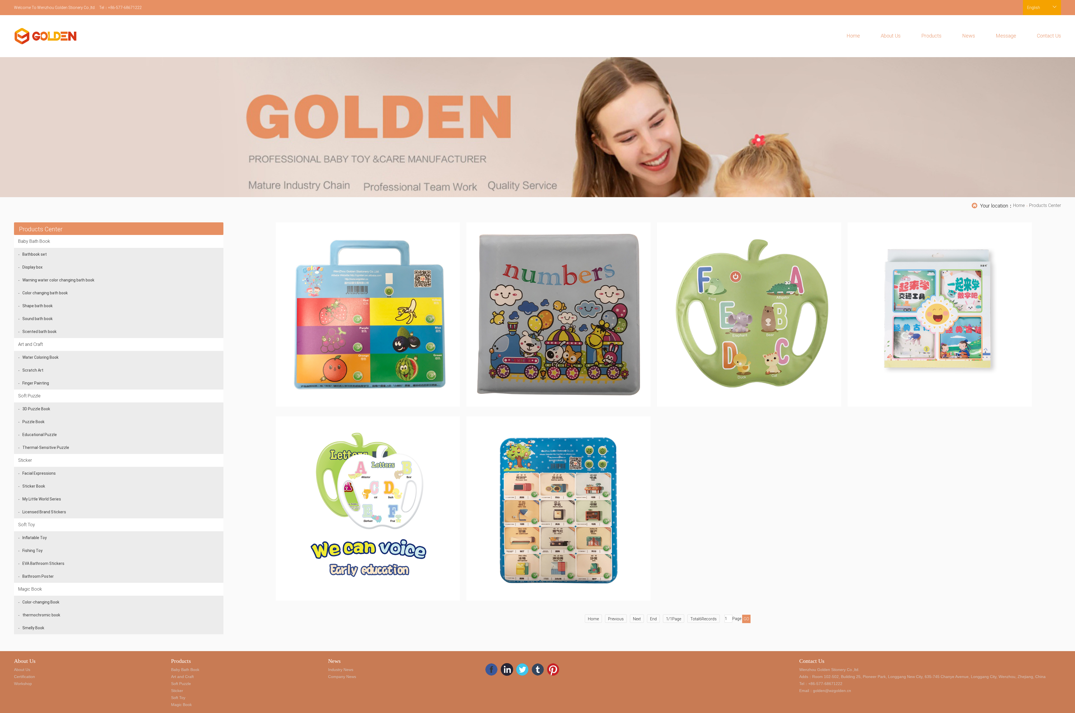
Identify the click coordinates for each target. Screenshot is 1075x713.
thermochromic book (41, 615)
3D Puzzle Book (36, 409)
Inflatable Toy (34, 537)
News (968, 36)
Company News (342, 676)
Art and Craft (30, 344)
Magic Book (30, 589)
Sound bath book (37, 318)
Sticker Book (33, 486)
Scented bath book (39, 331)
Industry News (340, 669)
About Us (891, 36)
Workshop (23, 683)
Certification (24, 676)
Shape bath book (37, 306)
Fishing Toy (32, 550)
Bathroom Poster (38, 576)
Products (931, 36)
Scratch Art (32, 370)
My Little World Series (41, 499)
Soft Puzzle (29, 396)
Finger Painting (35, 383)
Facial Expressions (39, 473)
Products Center (1045, 205)
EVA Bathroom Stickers (43, 563)
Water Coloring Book (40, 357)
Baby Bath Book (34, 241)
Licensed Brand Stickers (44, 512)
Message (1006, 36)
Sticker (25, 460)
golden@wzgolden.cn (832, 690)
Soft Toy (26, 524)
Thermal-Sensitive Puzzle (45, 447)
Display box (32, 267)
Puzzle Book (33, 422)
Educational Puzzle (39, 434)
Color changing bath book (45, 293)
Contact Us (1049, 36)
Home (853, 36)
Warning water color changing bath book (58, 280)
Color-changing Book (40, 602)
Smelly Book (33, 628)
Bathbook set (34, 254)
